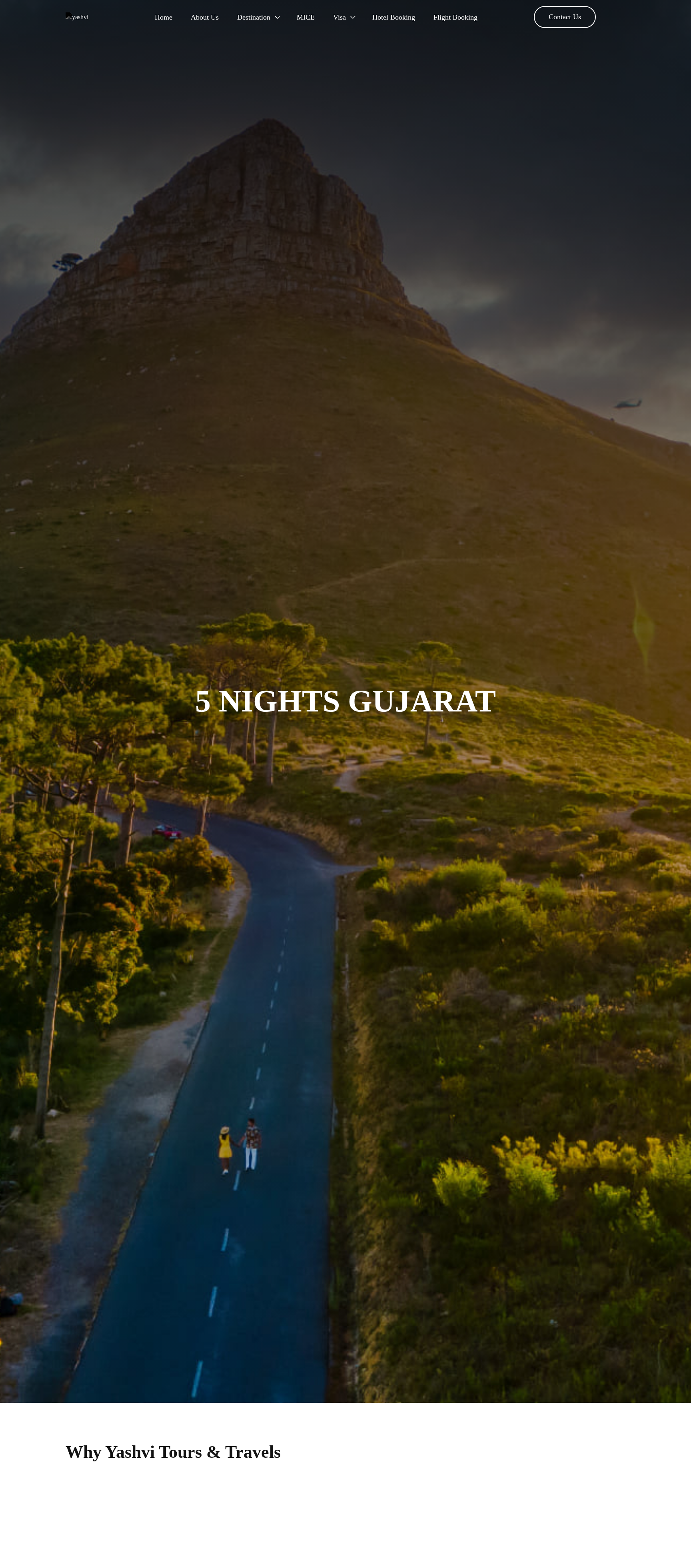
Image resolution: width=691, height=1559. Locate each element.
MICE (306, 17)
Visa (339, 17)
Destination (253, 17)
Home (163, 17)
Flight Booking (455, 17)
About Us (205, 17)
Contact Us (565, 17)
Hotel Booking (393, 17)
